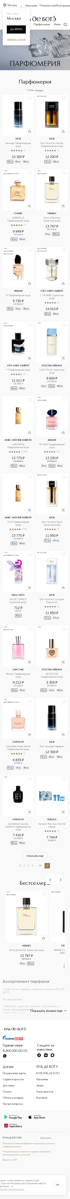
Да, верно (16, 29)
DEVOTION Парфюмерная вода (52, 675)
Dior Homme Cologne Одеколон (52, 601)
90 (40, 865)
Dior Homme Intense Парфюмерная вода (52, 145)
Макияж (58, 24)
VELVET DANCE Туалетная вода (18, 601)
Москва (12, 5)
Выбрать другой (16, 39)
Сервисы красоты (13, 1079)
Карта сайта (45, 1138)
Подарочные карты (14, 1073)
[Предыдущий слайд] (50, 880)
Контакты (41, 1098)
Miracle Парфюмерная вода (18, 675)
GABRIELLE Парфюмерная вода (18, 219)
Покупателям (48, 5)
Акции (39, 1085)
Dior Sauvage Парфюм (52, 746)
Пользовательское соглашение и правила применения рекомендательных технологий (26, 1153)
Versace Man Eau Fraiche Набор (51, 825)
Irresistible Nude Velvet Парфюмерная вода (18, 748)
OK (57, 1185)
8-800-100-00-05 (15, 1051)
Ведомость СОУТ (10, 1160)
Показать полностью (46, 1011)
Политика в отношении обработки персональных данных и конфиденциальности (29, 1145)
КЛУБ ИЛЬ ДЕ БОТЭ (48, 1073)
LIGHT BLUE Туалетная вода (52, 371)
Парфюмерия (42, 24)
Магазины (31, 5)
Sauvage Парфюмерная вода (18, 145)
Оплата (7, 1091)
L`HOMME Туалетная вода (52, 297)
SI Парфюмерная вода (18, 295)
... (36, 865)
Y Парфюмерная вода (18, 370)
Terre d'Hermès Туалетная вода (52, 219)
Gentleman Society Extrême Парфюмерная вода (18, 827)
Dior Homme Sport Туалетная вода (52, 523)
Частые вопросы (12, 1104)
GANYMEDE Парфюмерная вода (18, 446)
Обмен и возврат (13, 1098)
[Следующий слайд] (60, 880)
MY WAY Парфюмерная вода (52, 446)
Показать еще (35, 856)
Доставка (8, 1085)
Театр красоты (44, 1091)
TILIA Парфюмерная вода (18, 523)
